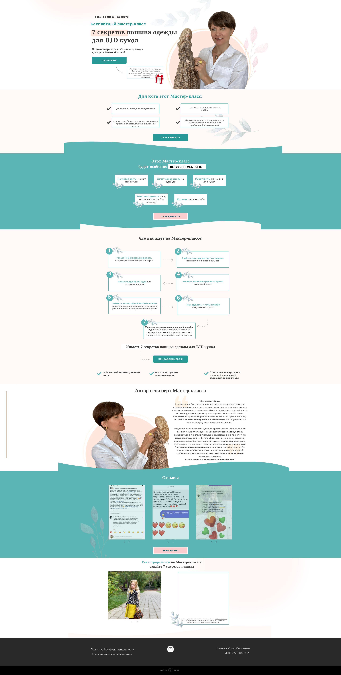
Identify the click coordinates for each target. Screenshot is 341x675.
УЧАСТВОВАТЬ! (109, 60)
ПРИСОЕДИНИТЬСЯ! (170, 359)
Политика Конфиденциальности (112, 649)
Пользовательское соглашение (111, 654)
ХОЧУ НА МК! (170, 550)
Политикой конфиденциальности (208, 622)
